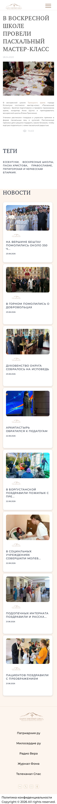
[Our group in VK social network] (20, 787)
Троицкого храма (36, 103)
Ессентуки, (11, 162)
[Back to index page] (14, 9)
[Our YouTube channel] (32, 787)
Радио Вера (28, 753)
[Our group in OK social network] (37, 787)
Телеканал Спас (28, 774)
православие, (42, 165)
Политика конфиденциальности (27, 797)
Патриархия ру (28, 733)
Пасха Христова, (16, 165)
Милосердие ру (28, 743)
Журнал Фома (28, 763)
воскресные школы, (38, 162)
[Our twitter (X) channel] (26, 787)
